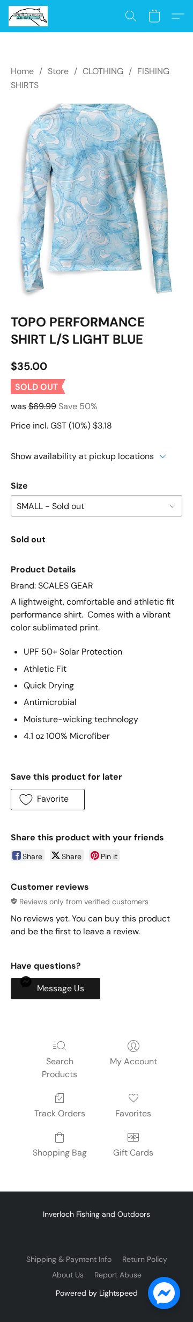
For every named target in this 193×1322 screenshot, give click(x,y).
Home (22, 71)
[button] (29, 16)
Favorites (133, 1113)
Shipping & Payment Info (69, 1259)
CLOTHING (103, 71)
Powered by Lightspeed (97, 1293)
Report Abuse (118, 1275)
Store (58, 71)
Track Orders (59, 1113)
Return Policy (144, 1259)
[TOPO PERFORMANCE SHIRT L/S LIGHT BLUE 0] (96, 200)
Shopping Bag (60, 1152)
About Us (68, 1275)
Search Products (59, 1068)
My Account (133, 1061)
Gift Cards (133, 1152)
